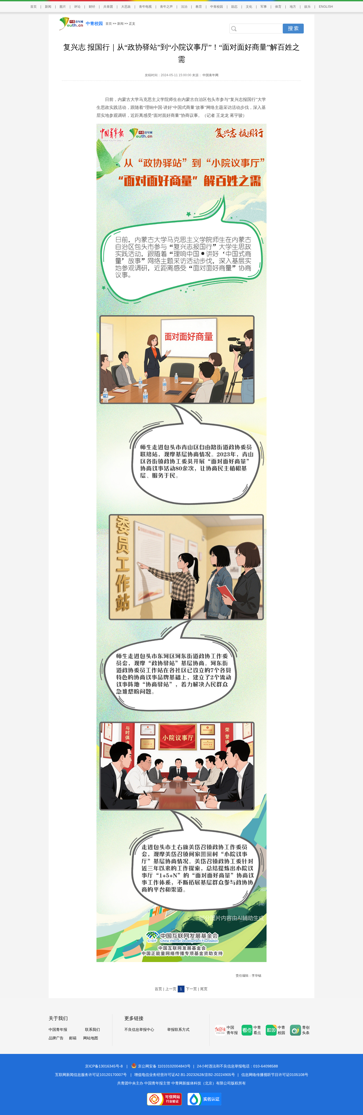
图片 (63, 6)
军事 (263, 6)
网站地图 (90, 1038)
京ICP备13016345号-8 (104, 1066)
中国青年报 (58, 1029)
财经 (92, 6)
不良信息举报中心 (139, 1029)
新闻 (48, 6)
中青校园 (216, 6)
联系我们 (92, 1029)
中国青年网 (210, 75)
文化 (249, 6)
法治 (184, 6)
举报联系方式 (178, 1029)
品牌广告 (56, 1038)
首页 (33, 6)
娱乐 (307, 6)
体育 (278, 6)
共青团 (108, 6)
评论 (77, 6)
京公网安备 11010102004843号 (164, 1066)
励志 (234, 6)
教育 (199, 6)
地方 (293, 6)
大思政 (126, 6)
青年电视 (145, 6)
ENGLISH (326, 6)
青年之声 (166, 6)
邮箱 (73, 1038)
